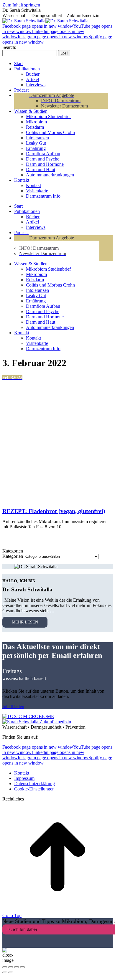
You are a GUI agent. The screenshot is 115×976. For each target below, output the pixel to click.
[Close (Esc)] (4, 967)
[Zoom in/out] (22, 967)
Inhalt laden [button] (13, 706)
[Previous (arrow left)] (4, 972)
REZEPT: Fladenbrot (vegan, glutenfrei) (53, 511)
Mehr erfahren (29, 537)
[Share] (10, 967)
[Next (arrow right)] (10, 972)
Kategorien (12, 556)
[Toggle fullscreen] (16, 967)
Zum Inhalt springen (21, 4)
